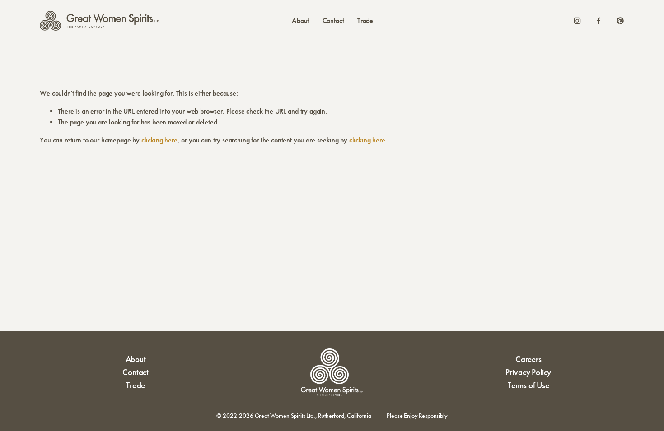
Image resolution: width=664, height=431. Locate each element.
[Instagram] (577, 21)
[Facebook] (598, 21)
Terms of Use (528, 385)
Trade (365, 20)
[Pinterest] (620, 21)
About (300, 20)
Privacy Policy (528, 372)
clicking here (159, 140)
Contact (333, 20)
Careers (528, 359)
